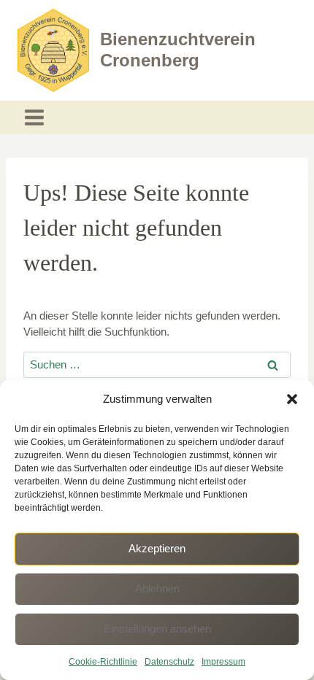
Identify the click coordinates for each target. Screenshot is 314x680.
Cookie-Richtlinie (103, 662)
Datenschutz (169, 662)
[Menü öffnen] (35, 118)
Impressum (223, 662)
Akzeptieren (157, 548)
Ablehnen (157, 588)
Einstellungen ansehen (157, 628)
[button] (292, 399)
